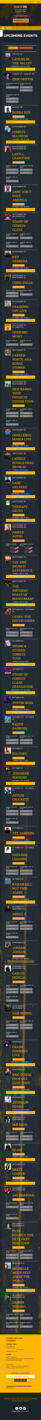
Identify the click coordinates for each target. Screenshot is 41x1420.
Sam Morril (22, 1013)
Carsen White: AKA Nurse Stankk (22, 361)
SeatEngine (25, 1411)
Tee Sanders (23, 833)
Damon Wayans (19, 1304)
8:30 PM (26, 1139)
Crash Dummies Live (20, 1051)
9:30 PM (26, 90)
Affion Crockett (20, 797)
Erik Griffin (22, 79)
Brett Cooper (18, 1172)
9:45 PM (12, 172)
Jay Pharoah (23, 1195)
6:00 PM (26, 1136)
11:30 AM (12, 238)
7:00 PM (26, 87)
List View (13, 48)
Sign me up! (20, 1380)
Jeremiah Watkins (20, 775)
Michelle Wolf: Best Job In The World (21, 1274)
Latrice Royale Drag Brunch (23, 463)
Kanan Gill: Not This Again (22, 888)
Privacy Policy (10, 1398)
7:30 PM (12, 87)
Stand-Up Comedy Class (20, 225)
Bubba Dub (21, 112)
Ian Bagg (19, 1124)
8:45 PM (26, 294)
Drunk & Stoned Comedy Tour (19, 652)
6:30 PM (12, 98)
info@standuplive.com (20, 16)
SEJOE (17, 1150)
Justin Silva (22, 703)
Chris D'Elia (22, 283)
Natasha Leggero (19, 857)
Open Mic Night (20, 334)
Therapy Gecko (20, 509)
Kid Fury (19, 754)
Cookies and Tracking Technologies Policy (24, 1399)
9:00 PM (12, 101)
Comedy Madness (20, 134)
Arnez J (19, 914)
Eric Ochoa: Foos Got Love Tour (22, 1079)
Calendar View (26, 48)
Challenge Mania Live (22, 437)
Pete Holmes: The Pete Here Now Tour (23, 1237)
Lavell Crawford (21, 156)
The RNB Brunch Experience (22, 566)
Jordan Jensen (18, 950)
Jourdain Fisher (20, 1104)
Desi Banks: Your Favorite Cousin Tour (22, 395)
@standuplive (10, 1387)
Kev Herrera (20, 259)
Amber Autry (18, 534)
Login (38, 2)
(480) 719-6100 (20, 13)
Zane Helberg (19, 485)
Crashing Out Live (20, 309)
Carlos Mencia (18, 975)
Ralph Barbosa (19, 726)
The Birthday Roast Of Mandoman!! (22, 592)
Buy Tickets (20, 69)
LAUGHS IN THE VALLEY (22, 61)
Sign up (31, 2)
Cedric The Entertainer (23, 619)
